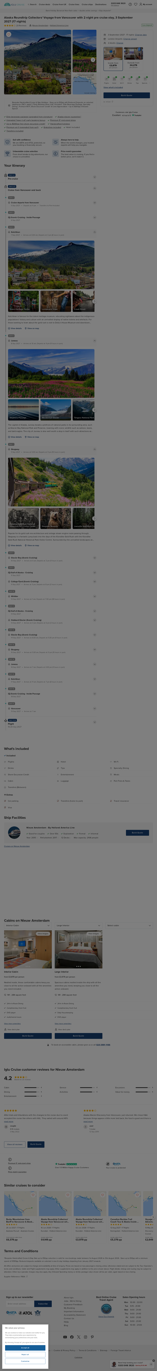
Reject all (25, 1355)
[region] (25, 1346)
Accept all (25, 1348)
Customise (25, 1361)
